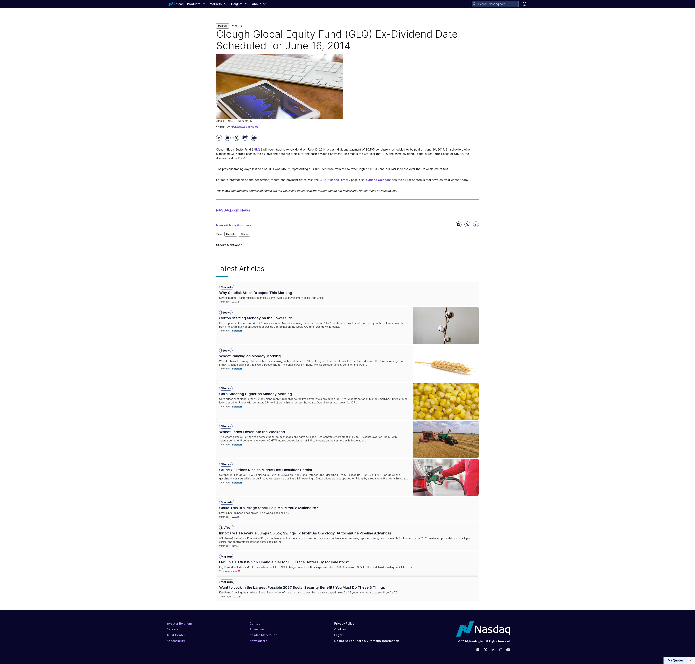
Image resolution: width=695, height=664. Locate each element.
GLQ (257, 149)
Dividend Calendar (378, 180)
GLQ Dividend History (335, 180)
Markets (222, 26)
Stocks (244, 234)
